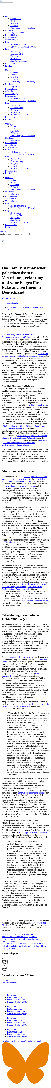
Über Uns (9, 16)
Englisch (8, 65)
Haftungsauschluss (15, 997)
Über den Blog (16, 54)
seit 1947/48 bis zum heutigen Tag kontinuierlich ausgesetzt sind (25, 354)
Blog (7, 49)
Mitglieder (9, 30)
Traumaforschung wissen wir (21, 657)
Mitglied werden (17, 33)
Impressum (11, 995)
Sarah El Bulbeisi (9, 298)
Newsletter (14, 23)
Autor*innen (15, 58)
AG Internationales (18, 44)
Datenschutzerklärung (16, 1000)
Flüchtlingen (13, 542)
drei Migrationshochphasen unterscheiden (19, 486)
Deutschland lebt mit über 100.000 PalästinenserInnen (24, 480)
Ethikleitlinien (11, 35)
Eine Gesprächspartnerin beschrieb (33, 832)
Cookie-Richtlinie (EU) (17, 1002)
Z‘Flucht (14, 26)
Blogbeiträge (15, 51)
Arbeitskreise (10, 37)
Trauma (10, 310)
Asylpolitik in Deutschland (18, 307)
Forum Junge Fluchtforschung (22, 28)
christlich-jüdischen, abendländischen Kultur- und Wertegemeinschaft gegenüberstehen (24, 442)
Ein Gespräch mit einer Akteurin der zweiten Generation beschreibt (25, 705)
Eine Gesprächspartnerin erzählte (31, 793)
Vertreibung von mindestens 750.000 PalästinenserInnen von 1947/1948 (19, 336)
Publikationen (11, 63)
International (10, 42)
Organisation (15, 18)
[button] (25, 958)
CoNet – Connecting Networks (23, 47)
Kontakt (13, 21)
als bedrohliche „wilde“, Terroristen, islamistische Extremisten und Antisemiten (24, 436)
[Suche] (30, 234)
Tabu (41, 307)
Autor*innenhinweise (19, 61)
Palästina (34, 307)
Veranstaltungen (11, 40)
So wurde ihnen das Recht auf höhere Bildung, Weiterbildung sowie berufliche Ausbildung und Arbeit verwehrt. (24, 586)
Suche (2, 234)
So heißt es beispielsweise (36, 405)
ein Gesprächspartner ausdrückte (34, 601)
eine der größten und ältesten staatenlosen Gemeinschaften (24, 478)
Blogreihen (15, 56)
